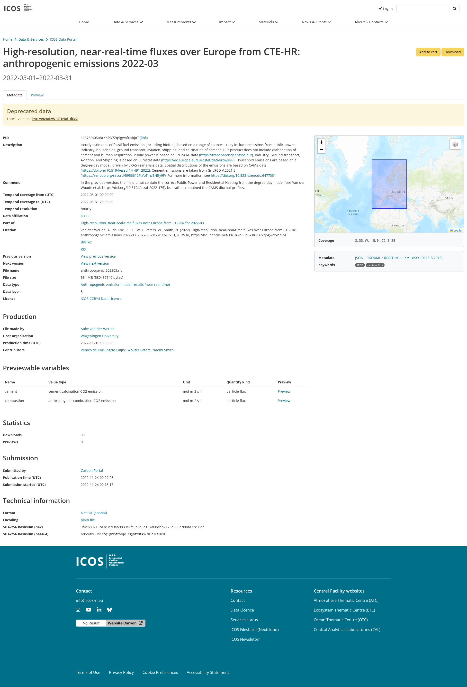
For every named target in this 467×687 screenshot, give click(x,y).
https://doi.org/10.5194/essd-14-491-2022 (115, 170)
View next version (95, 263)
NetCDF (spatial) (94, 513)
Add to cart (428, 52)
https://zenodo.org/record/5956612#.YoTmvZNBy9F (123, 175)
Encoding (10, 520)
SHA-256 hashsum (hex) (23, 527)
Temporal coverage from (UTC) (28, 194)
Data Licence (242, 610)
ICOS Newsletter (245, 639)
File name (11, 270)
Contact (238, 600)
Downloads (12, 435)
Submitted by (14, 470)
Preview (37, 95)
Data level (11, 291)
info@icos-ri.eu (89, 600)
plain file (88, 520)
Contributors (14, 350)
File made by (13, 328)
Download (453, 52)
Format (9, 513)
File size (9, 277)
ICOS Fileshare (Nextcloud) (255, 629)
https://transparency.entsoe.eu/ (226, 155)
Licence (9, 298)
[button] (128, 22)
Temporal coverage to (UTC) (26, 201)
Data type (11, 284)
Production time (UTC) (22, 343)
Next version (13, 263)
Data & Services (31, 39)
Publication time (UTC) (22, 477)
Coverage (326, 240)
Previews (10, 442)
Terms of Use (88, 672)
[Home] (18, 8)
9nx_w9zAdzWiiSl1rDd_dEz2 (55, 118)
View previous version (98, 256)
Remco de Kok (92, 350)
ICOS (85, 216)
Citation (9, 230)
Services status (244, 619)
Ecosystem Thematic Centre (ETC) (344, 610)
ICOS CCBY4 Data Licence (101, 298)
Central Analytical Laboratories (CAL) (347, 629)
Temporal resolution (20, 208)
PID (6, 137)
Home (7, 39)
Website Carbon (122, 623)
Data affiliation (15, 216)
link (144, 137)
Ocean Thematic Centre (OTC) (341, 619)
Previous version (17, 256)
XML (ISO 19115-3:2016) (423, 257)
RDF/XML (374, 257)
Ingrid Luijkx (116, 350)
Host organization (18, 336)
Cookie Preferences (160, 672)
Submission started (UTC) (24, 484)
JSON (359, 257)
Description (12, 144)
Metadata (326, 257)
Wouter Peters (139, 350)
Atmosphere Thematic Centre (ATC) (346, 600)
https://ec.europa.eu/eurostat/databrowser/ (198, 160)
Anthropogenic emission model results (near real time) (125, 284)
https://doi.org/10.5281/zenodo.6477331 (243, 175)
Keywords (326, 264)
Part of (8, 223)
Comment (11, 182)
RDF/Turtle (393, 257)
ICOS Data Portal (63, 39)
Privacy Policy (121, 672)
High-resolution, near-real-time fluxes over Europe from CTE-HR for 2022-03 (142, 223)
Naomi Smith (163, 350)
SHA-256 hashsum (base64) (25, 534)
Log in (388, 8)
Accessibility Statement (208, 672)
